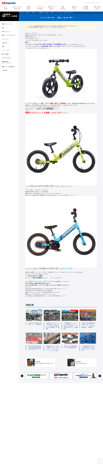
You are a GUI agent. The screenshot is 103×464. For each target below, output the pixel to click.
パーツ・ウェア (6, 50)
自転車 (27, 12)
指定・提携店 (5, 54)
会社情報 (85, 7)
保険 (62, 7)
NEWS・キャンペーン (7, 24)
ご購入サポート (6, 42)
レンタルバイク (40, 7)
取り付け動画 (37, 277)
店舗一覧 (74, 7)
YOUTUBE (4, 70)
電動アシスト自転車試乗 (8, 66)
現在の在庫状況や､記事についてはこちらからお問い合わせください (47, 27)
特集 (3, 27)
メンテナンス (5, 39)
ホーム (5, 7)
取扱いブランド (6, 31)
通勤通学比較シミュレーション (6, 62)
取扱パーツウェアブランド (8, 35)
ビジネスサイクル (6, 57)
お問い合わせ (97, 7)
